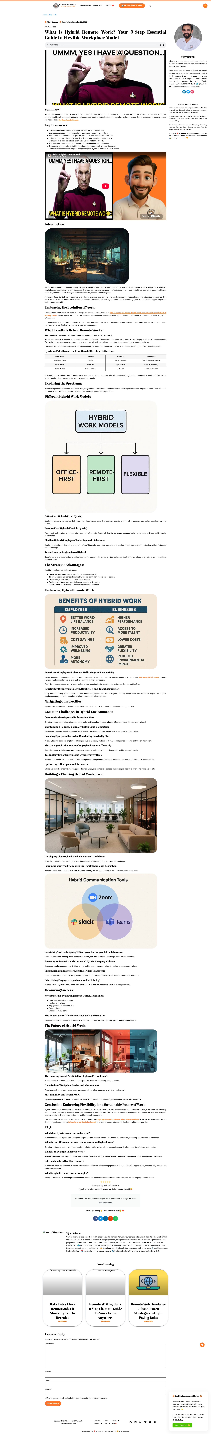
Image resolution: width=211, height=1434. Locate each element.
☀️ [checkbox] (205, 6)
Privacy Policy (98, 1420)
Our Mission (85, 5)
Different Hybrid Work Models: (20, 53)
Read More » (62, 1321)
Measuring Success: (17, 96)
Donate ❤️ (109, 5)
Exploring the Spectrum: (18, 49)
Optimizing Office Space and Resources (26, 88)
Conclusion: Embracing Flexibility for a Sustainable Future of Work (24, 103)
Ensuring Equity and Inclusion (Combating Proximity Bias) (26, 77)
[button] (39, 24)
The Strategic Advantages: (18, 56)
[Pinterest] (155, 1422)
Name (48, 1372)
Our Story (97, 5)
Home (45, 15)
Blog (50, 15)
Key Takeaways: (14, 35)
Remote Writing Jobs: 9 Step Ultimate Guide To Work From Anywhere (105, 1311)
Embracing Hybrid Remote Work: (21, 60)
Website (48, 1389)
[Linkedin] (184, 91)
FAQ (55, 15)
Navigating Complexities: (19, 63)
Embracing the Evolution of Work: (21, 42)
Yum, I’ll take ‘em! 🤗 (182, 1425)
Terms (106, 1420)
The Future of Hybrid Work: (20, 99)
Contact (105, 1423)
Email (48, 1380)
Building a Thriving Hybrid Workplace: (24, 92)
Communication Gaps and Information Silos (26, 70)
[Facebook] (130, 1422)
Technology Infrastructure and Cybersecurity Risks (26, 84)
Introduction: (13, 39)
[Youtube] (150, 1422)
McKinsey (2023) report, (149, 677)
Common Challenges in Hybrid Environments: (24, 67)
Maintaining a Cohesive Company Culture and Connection (26, 74)
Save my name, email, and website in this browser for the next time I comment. (77, 1398)
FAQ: (11, 106)
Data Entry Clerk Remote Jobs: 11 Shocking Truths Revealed (63, 1311)
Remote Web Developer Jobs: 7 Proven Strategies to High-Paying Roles (148, 1311)
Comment (49, 1344)
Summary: (12, 32)
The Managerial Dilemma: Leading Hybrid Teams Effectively (26, 81)
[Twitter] (188, 91)
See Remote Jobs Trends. (68, 120)
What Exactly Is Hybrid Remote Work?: (24, 46)
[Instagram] (192, 91)
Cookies (114, 1420)
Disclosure (97, 1423)
